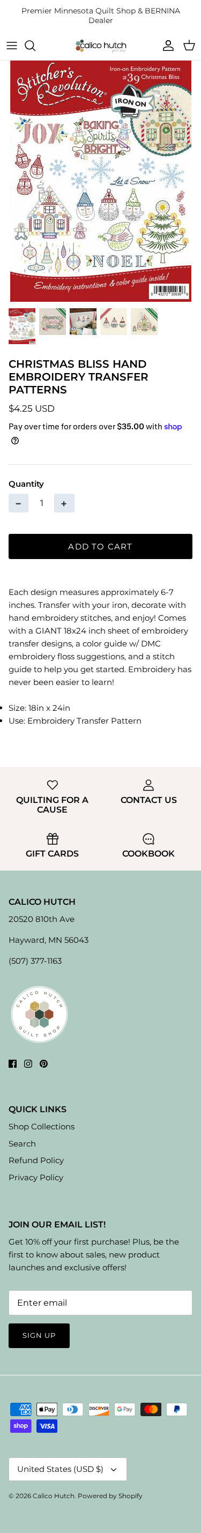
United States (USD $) (60, 1469)
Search (22, 1143)
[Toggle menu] (12, 45)
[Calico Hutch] (101, 46)
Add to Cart (100, 546)
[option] (100, 181)
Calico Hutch (54, 1496)
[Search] (35, 45)
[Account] (165, 45)
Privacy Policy (36, 1177)
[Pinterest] (44, 1064)
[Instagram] (28, 1064)
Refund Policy (36, 1160)
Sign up (39, 1335)
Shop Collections (42, 1126)
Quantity (26, 484)
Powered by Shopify (110, 1496)
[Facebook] (13, 1064)
